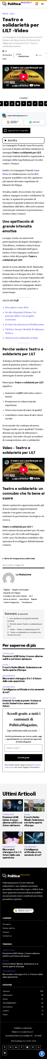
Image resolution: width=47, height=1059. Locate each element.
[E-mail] (40, 103)
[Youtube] (5, 1053)
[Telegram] (17, 103)
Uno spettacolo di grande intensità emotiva (22, 619)
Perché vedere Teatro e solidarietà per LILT (24, 625)
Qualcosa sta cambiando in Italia (21, 338)
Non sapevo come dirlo (16, 307)
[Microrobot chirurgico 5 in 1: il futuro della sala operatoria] (13, 838)
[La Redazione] (16, 55)
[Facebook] (5, 1047)
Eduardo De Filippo (11, 593)
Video (12, 14)
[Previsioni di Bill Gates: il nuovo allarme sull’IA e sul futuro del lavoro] (13, 805)
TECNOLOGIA (8, 654)
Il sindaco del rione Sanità (15, 596)
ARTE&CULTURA (9, 698)
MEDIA (5, 14)
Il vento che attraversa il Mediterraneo (24, 324)
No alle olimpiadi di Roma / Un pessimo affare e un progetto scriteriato (20, 316)
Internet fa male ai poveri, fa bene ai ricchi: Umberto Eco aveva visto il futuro (22, 703)
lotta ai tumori (10, 599)
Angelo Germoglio (20, 589)
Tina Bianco (27, 602)
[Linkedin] (29, 103)
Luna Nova (24, 599)
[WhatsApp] (12, 103)
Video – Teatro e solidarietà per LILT (25, 629)
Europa (5, 665)
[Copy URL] (35, 103)
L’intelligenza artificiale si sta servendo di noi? (32, 852)
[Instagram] (10, 1047)
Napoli (34, 599)
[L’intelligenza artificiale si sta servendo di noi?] (34, 838)
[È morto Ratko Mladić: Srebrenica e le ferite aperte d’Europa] (34, 805)
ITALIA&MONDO (9, 676)
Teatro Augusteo (11, 602)
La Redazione (24, 55)
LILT (31, 596)
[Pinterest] (23, 103)
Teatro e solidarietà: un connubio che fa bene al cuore (24, 633)
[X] (6, 103)
